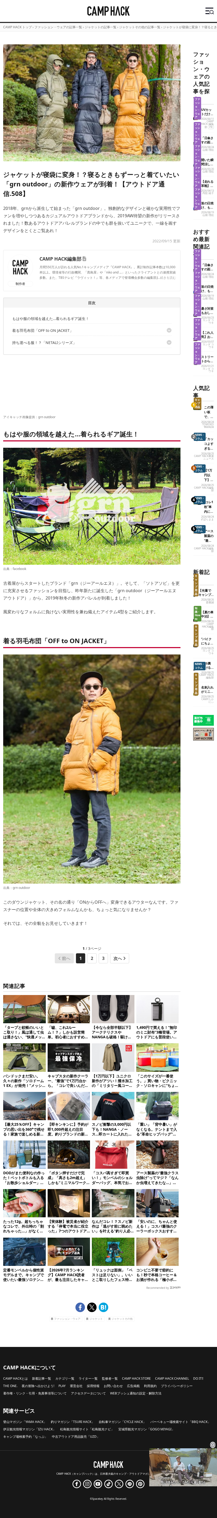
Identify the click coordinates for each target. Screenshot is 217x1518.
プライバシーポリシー (177, 1386)
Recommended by (157, 1288)
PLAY (62, 1386)
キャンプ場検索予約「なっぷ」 (25, 1436)
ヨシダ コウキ (208, 321)
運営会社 (76, 1386)
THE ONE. (10, 1386)
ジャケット (96, 1319)
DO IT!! (198, 1378)
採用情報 (93, 1386)
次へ (118, 958)
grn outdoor (47, 417)
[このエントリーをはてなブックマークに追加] (103, 1307)
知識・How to (197, 613)
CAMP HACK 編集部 (207, 124)
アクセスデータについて (88, 1393)
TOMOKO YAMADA (208, 426)
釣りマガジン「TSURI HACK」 (72, 1422)
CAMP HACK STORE (136, 1378)
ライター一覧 (88, 1378)
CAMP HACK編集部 (60, 259)
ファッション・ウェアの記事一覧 (58, 27)
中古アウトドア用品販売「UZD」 (76, 1436)
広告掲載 (133, 1386)
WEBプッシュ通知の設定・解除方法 (135, 1393)
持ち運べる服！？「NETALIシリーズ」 (44, 342)
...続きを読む (167, 277)
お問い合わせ (113, 1386)
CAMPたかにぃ (207, 700)
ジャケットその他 (122, 1319)
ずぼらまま (207, 519)
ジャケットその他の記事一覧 (139, 27)
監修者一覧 (110, 1378)
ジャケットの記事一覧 (100, 27)
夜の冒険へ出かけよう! (38, 1386)
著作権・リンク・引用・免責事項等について (35, 1393)
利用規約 (150, 1386)
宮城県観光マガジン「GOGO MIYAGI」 (146, 1429)
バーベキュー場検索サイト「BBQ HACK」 (180, 1422)
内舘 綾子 (208, 193)
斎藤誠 (210, 602)
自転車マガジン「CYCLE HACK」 (122, 1422)
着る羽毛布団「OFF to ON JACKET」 (42, 330)
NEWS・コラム (200, 436)
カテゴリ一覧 (64, 1378)
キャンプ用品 (197, 403)
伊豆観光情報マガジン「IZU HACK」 (29, 1429)
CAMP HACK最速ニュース (204, 457)
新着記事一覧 (41, 1378)
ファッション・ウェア (67, 1319)
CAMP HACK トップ (17, 27)
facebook (19, 569)
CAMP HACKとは (15, 1378)
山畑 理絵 (208, 150)
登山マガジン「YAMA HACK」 (25, 1422)
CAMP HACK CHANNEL (172, 1378)
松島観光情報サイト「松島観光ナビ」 (87, 1429)
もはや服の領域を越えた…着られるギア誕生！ (50, 318)
